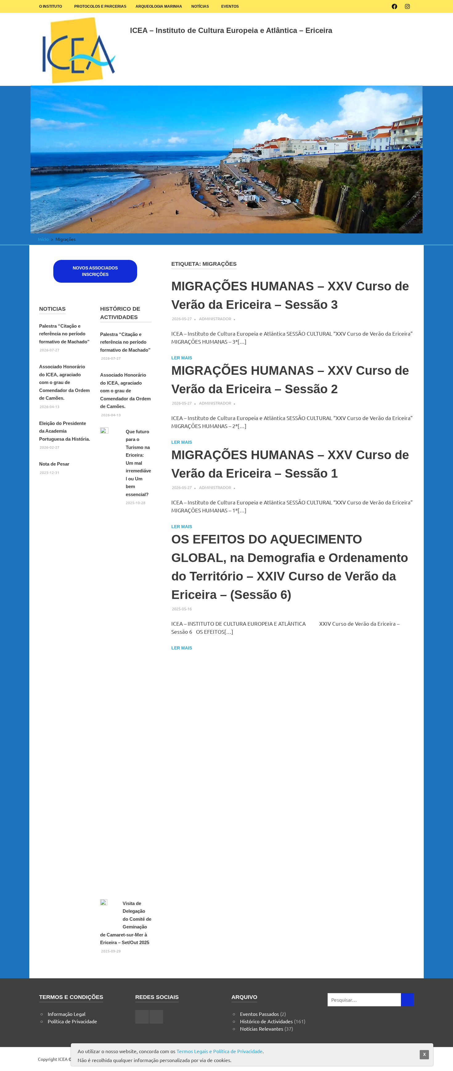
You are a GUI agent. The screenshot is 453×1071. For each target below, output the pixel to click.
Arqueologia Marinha (159, 6)
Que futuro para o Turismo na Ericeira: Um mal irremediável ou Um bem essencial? (138, 463)
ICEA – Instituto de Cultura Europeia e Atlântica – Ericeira (231, 30)
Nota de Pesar (54, 464)
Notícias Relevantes (261, 1028)
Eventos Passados (259, 1014)
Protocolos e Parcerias (100, 6)
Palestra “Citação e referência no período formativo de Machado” (64, 333)
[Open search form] (406, 29)
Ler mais (181, 357)
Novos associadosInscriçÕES (95, 271)
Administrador (215, 318)
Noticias (52, 309)
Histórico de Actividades (266, 1021)
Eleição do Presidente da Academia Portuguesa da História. (64, 431)
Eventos (230, 6)
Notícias (200, 6)
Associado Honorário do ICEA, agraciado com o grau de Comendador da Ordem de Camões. (64, 382)
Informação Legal (66, 1014)
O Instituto (50, 6)
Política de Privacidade (72, 1021)
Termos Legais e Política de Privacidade (220, 1051)
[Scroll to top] (442, 1060)
